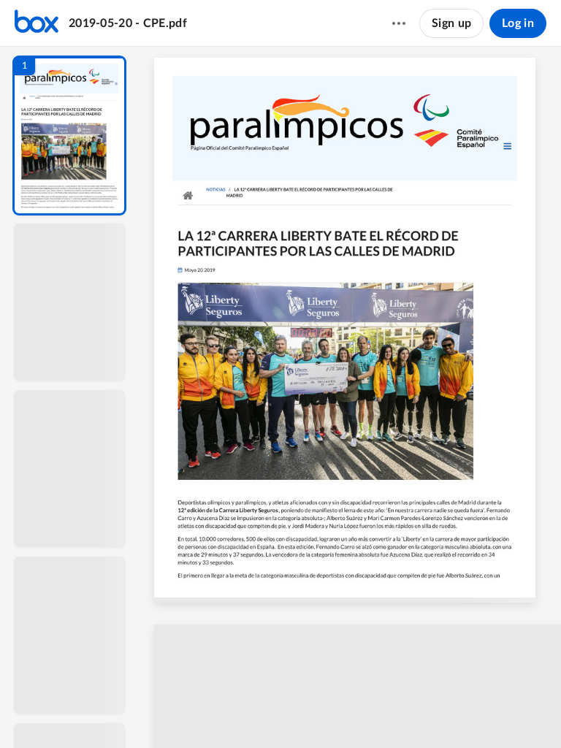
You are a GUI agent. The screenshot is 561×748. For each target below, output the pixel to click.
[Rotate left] (418, 712)
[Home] (36, 23)
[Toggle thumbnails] (229, 712)
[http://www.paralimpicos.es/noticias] (217, 193)
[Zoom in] (388, 712)
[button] (69, 135)
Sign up (451, 23)
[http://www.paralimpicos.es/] (301, 119)
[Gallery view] (445, 712)
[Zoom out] (339, 712)
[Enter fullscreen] (472, 712)
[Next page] (308, 712)
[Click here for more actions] (398, 23)
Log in (518, 23)
